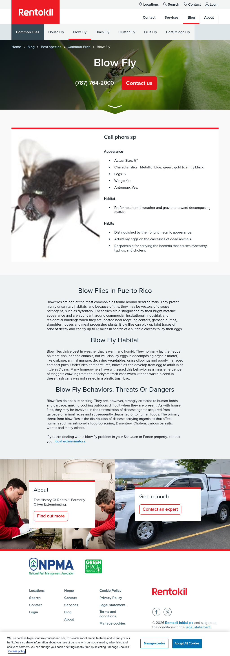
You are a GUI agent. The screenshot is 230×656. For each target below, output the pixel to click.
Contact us (139, 83)
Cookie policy (16, 651)
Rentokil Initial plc (179, 623)
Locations (151, 4)
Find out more (51, 516)
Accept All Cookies (187, 643)
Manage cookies (113, 623)
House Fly (56, 32)
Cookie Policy (110, 590)
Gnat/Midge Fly (178, 32)
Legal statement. (113, 605)
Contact (194, 4)
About (69, 619)
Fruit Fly (150, 32)
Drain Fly (102, 32)
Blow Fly (79, 32)
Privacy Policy (111, 598)
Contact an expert (160, 509)
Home (16, 47)
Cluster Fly (126, 32)
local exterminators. (70, 441)
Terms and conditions (108, 614)
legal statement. (198, 627)
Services (71, 605)
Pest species (51, 47)
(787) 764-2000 (94, 83)
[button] (115, 107)
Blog (31, 47)
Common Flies (27, 32)
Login (214, 4)
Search (173, 4)
